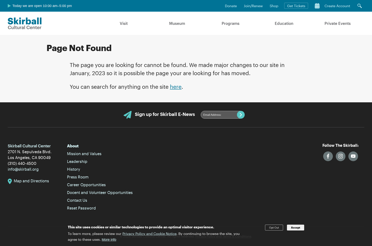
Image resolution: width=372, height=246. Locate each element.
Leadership (77, 161)
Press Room (78, 177)
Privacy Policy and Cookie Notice (149, 233)
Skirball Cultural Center (25, 23)
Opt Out (274, 227)
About (73, 145)
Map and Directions (31, 180)
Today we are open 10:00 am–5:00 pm (42, 6)
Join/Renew (253, 6)
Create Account (337, 6)
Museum (177, 23)
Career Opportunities (86, 184)
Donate (231, 6)
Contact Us (77, 200)
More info (109, 240)
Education (284, 23)
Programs (230, 23)
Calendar (317, 6)
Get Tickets (296, 6)
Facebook (328, 156)
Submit (241, 115)
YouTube (353, 156)
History (73, 169)
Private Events (338, 23)
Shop (274, 6)
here (176, 86)
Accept (295, 227)
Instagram (340, 156)
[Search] (359, 6)
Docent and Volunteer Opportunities (100, 192)
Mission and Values (84, 153)
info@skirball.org (23, 169)
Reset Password (81, 208)
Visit (124, 23)
